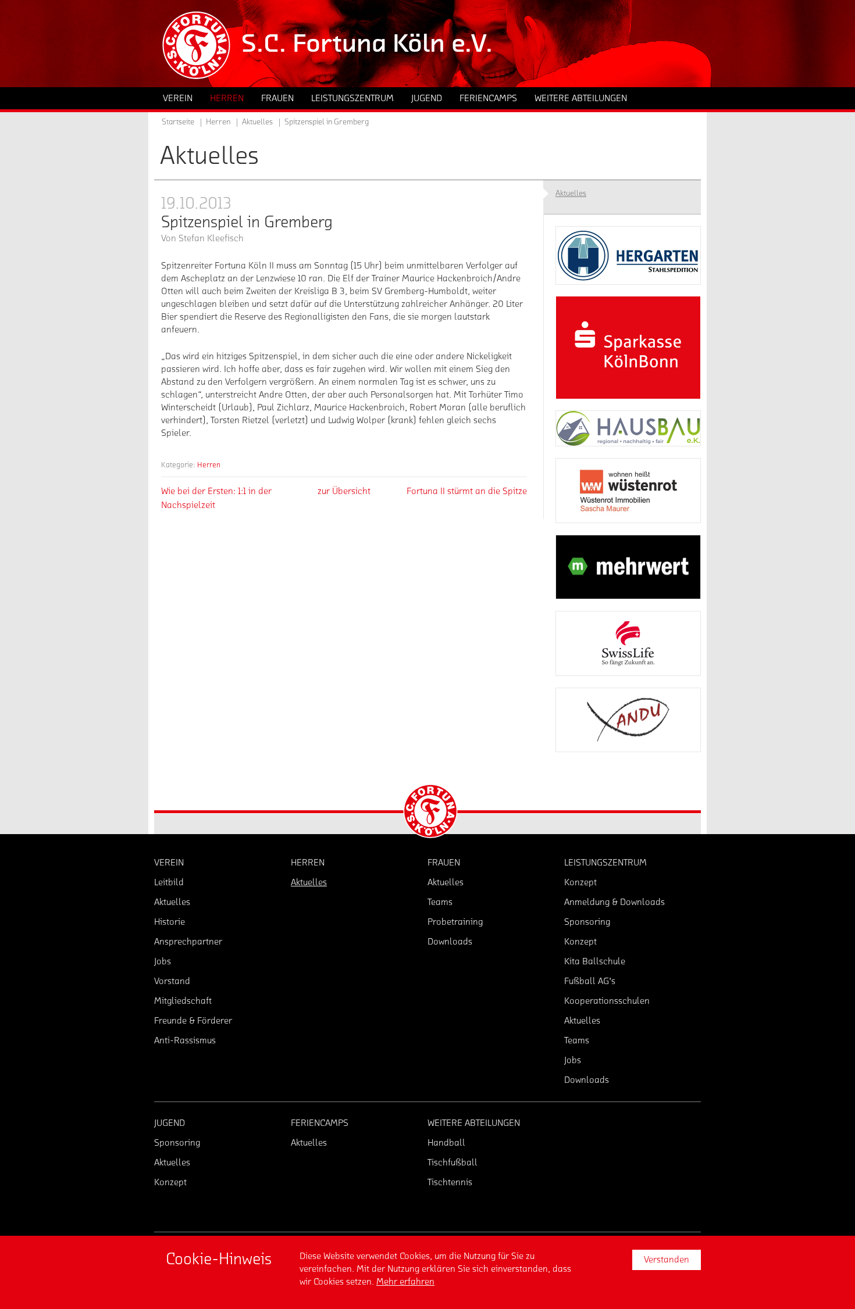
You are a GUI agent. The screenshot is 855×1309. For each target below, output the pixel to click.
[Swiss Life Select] (628, 643)
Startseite (178, 122)
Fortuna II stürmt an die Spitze (467, 491)
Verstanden (666, 1259)
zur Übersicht (344, 491)
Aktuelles (257, 122)
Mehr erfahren (405, 1281)
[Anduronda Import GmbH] (628, 720)
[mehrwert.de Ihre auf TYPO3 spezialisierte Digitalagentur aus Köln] (628, 567)
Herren (208, 464)
